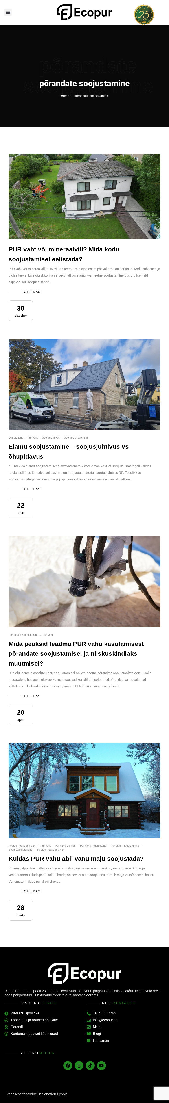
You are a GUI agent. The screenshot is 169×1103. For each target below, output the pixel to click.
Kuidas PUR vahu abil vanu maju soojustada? (76, 858)
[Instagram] (79, 1065)
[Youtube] (101, 1065)
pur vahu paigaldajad (93, 845)
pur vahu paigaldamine (125, 845)
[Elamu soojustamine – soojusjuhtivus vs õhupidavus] (84, 384)
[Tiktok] (90, 1065)
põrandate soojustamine (23, 634)
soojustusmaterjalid (76, 437)
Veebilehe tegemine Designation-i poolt (37, 1094)
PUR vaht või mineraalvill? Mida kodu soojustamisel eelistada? (64, 254)
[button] (8, 12)
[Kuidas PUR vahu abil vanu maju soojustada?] (84, 790)
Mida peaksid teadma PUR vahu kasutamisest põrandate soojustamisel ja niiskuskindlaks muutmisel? (76, 653)
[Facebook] (67, 1065)
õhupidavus (16, 437)
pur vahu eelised (65, 845)
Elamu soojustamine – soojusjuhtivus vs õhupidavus (69, 451)
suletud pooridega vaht (51, 849)
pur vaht (33, 437)
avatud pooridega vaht (22, 845)
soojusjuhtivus (51, 437)
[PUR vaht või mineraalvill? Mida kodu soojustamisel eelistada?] (84, 196)
